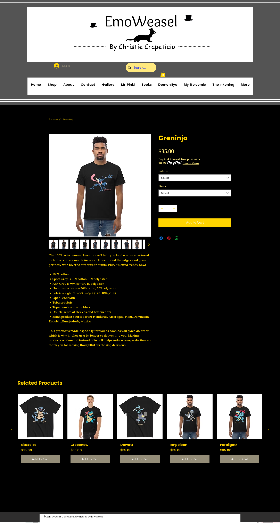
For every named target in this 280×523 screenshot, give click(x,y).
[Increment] (174, 208)
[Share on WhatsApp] (176, 238)
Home (53, 119)
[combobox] (194, 177)
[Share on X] (184, 238)
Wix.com (98, 516)
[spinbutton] (168, 208)
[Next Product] (268, 430)
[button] (162, 74)
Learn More (191, 163)
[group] (140, 430)
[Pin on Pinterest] (168, 238)
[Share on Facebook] (161, 238)
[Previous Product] (11, 430)
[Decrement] (161, 208)
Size (162, 186)
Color (163, 171)
